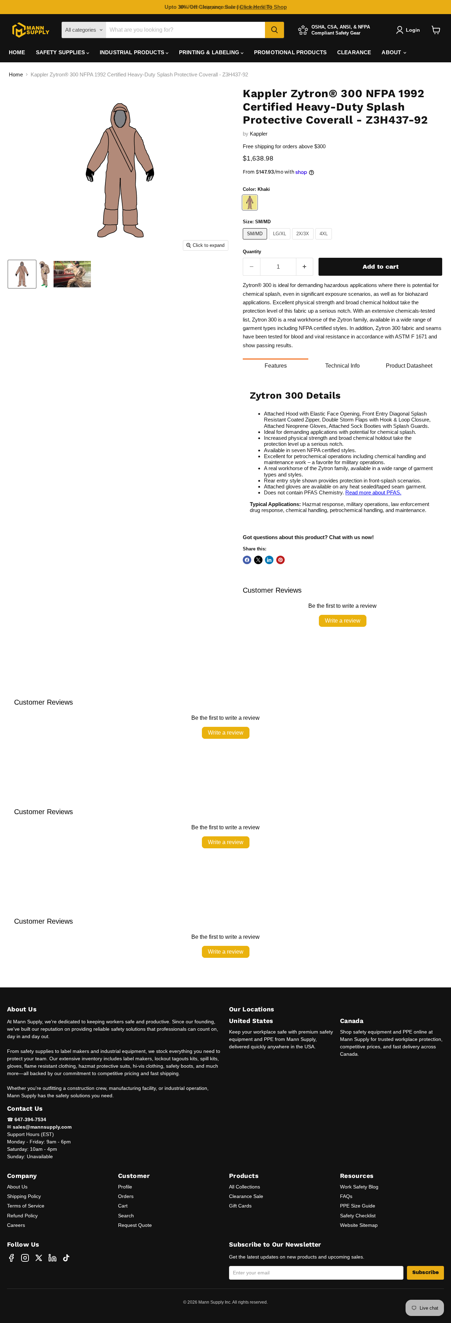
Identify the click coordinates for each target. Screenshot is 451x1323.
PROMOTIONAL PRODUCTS (290, 52)
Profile (125, 1187)
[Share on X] (258, 560)
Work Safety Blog (359, 1187)
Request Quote (135, 1225)
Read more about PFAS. (373, 492)
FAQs (346, 1196)
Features (276, 366)
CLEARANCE (354, 52)
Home (16, 74)
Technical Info (342, 366)
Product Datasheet (409, 366)
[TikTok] (66, 1258)
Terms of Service (25, 1206)
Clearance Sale (246, 1196)
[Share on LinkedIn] (269, 560)
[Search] (274, 30)
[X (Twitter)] (39, 1258)
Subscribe (425, 1272)
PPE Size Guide (357, 1206)
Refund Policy (22, 1215)
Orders (126, 1196)
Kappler (258, 134)
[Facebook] (11, 1258)
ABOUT (392, 52)
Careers (16, 1225)
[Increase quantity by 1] (305, 267)
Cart (123, 1206)
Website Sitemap (359, 1225)
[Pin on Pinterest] (280, 560)
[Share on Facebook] (247, 560)
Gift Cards (240, 1206)
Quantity (252, 251)
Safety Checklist (358, 1215)
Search (126, 1215)
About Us (17, 1187)
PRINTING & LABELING (210, 52)
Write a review (342, 621)
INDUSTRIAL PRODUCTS (133, 52)
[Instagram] (25, 1258)
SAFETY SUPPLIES (61, 52)
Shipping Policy (24, 1196)
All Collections (244, 1187)
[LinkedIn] (52, 1258)
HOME (17, 52)
